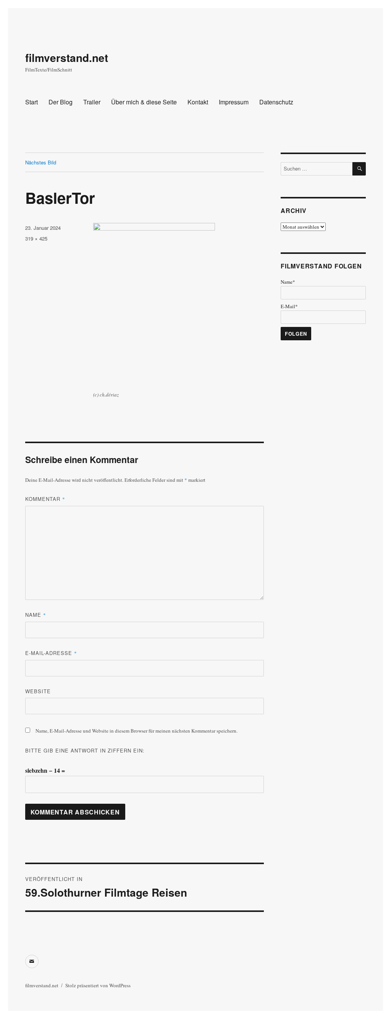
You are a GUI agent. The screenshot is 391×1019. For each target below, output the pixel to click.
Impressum (234, 102)
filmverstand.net (66, 57)
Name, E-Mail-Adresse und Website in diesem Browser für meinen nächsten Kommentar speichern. (137, 730)
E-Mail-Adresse (51, 653)
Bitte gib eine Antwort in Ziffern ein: (85, 750)
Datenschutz (276, 102)
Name (35, 614)
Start (31, 102)
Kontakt (197, 102)
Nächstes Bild (40, 162)
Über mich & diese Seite (144, 102)
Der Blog (60, 102)
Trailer (91, 102)
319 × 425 (36, 238)
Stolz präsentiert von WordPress (98, 985)
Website (38, 691)
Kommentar (45, 498)
